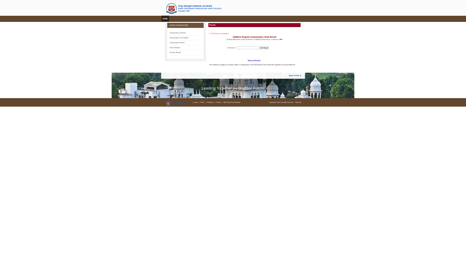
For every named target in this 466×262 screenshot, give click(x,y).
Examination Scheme (178, 33)
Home (165, 19)
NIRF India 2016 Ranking (231, 102)
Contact (218, 102)
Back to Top (294, 76)
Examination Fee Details (179, 38)
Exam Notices (175, 48)
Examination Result (177, 43)
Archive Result (175, 52)
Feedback (210, 102)
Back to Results (254, 60)
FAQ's (202, 102)
